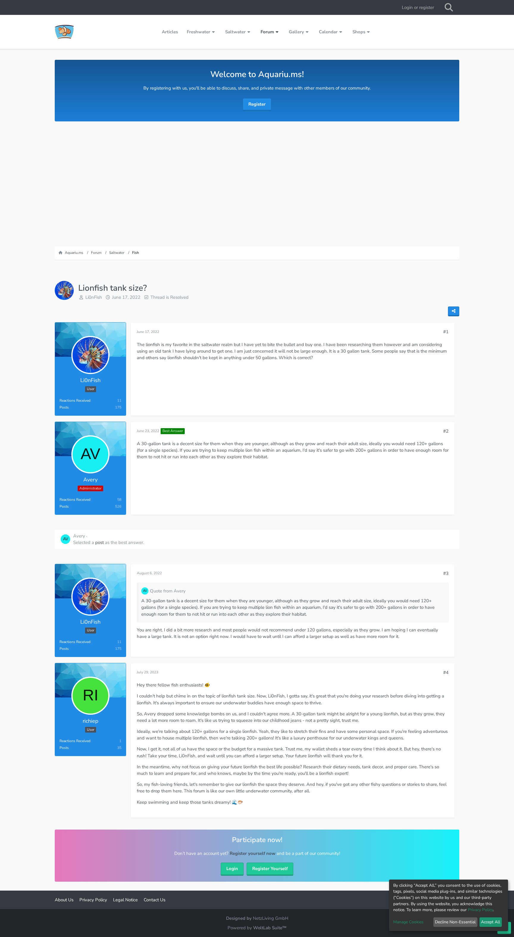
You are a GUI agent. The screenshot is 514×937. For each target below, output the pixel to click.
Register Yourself (270, 869)
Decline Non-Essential (455, 922)
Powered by (257, 928)
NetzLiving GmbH (270, 918)
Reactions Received (74, 400)
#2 (446, 431)
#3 (446, 573)
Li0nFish (93, 297)
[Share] (453, 311)
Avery (79, 536)
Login (232, 869)
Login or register (418, 7)
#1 (446, 332)
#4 (446, 672)
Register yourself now (252, 853)
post (99, 542)
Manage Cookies (408, 922)
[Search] (448, 7)
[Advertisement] (257, 181)
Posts (64, 407)
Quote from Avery (168, 591)
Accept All (490, 922)
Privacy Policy (480, 910)
